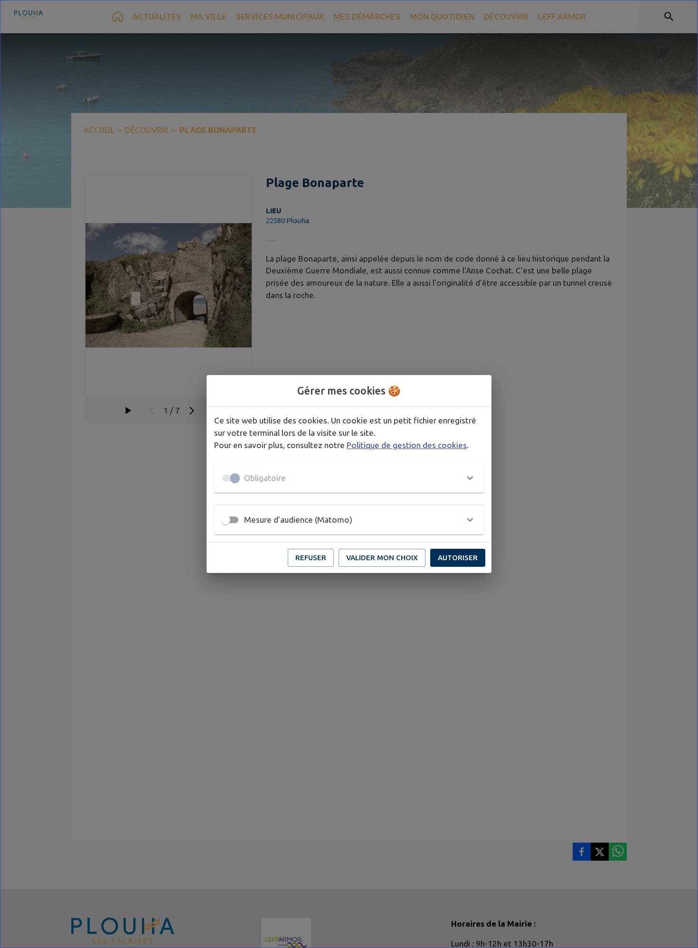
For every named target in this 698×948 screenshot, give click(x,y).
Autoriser (458, 558)
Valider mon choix (382, 558)
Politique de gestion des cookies (407, 445)
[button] (349, 478)
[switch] (226, 520)
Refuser (310, 558)
